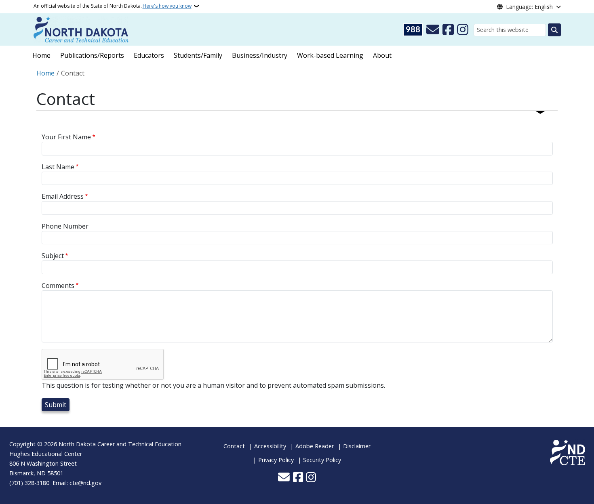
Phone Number (65, 226)
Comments (58, 285)
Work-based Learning (330, 55)
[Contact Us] (432, 30)
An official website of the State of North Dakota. (113, 5)
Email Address (63, 196)
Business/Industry (259, 55)
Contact (234, 446)
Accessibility (270, 446)
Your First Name (66, 136)
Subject (53, 255)
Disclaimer (357, 446)
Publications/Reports (92, 55)
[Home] (81, 28)
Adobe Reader (314, 446)
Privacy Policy (276, 460)
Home (41, 55)
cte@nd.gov (85, 483)
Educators (149, 55)
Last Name (58, 166)
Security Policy (322, 460)
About (382, 55)
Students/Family (198, 55)
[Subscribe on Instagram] (462, 30)
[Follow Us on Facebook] (448, 30)
